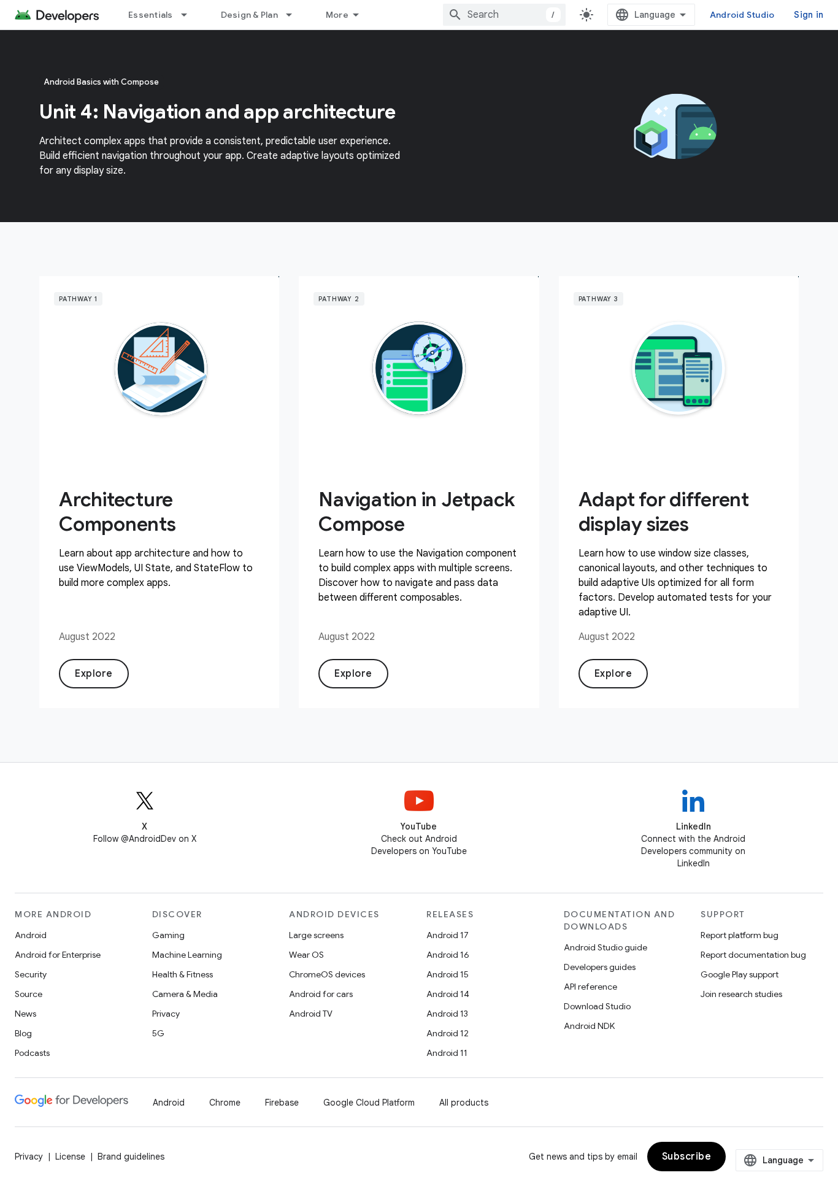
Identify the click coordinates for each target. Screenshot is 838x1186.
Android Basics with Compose (101, 82)
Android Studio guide (605, 947)
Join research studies (741, 993)
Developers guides (600, 966)
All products (463, 1102)
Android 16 (447, 954)
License (70, 1156)
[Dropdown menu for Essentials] (189, 14)
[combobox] (504, 15)
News (25, 1013)
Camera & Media (185, 993)
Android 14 (447, 993)
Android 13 (447, 1013)
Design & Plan (249, 14)
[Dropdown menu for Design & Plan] (294, 14)
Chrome (224, 1102)
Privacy (166, 1013)
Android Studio (742, 14)
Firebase (282, 1102)
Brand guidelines (131, 1156)
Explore (94, 674)
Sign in (808, 14)
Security (31, 974)
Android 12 (447, 1033)
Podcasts (32, 1052)
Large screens (316, 935)
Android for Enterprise (58, 954)
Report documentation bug (753, 954)
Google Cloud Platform (369, 1102)
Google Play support (739, 974)
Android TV (311, 1013)
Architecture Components (117, 511)
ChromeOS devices (327, 974)
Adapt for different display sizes (664, 511)
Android (31, 935)
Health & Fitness (182, 974)
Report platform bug (739, 935)
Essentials (150, 14)
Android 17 (447, 935)
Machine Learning (187, 954)
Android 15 (447, 974)
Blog (23, 1033)
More (337, 14)
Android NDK (589, 1025)
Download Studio (597, 1006)
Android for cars (321, 993)
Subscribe (687, 1156)
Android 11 (446, 1052)
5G (158, 1033)
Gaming (168, 935)
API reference (590, 986)
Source (28, 993)
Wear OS (306, 954)
